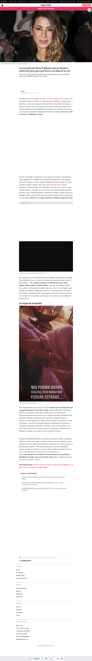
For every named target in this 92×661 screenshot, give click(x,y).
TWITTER (18, 607)
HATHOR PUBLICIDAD (21, 588)
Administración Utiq (22, 639)
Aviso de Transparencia (23, 636)
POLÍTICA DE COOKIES (21, 634)
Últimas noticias (13, 1)
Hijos (32, 557)
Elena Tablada (53, 98)
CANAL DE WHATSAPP (21, 578)
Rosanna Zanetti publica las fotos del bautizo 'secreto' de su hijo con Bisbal (43, 478)
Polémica (45, 557)
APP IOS (18, 570)
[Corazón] (46, 8)
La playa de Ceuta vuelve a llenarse (36, 1)
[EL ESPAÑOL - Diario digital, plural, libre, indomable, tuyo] (46, 5)
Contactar (19, 585)
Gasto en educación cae (51, 1)
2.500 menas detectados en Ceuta (67, 1)
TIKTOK (18, 615)
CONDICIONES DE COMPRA (23, 631)
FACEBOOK (19, 609)
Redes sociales (26, 557)
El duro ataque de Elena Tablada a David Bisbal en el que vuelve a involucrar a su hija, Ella (43, 483)
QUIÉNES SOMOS (20, 575)
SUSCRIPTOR (19, 597)
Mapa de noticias (23, 1)
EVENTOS (18, 591)
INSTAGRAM (19, 612)
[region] (33, 82)
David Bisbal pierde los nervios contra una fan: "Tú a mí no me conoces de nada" (44, 489)
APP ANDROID (19, 572)
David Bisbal (34, 98)
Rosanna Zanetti (58, 182)
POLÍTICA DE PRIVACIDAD (22, 628)
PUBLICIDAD (19, 594)
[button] (41, 658)
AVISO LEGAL (19, 625)
